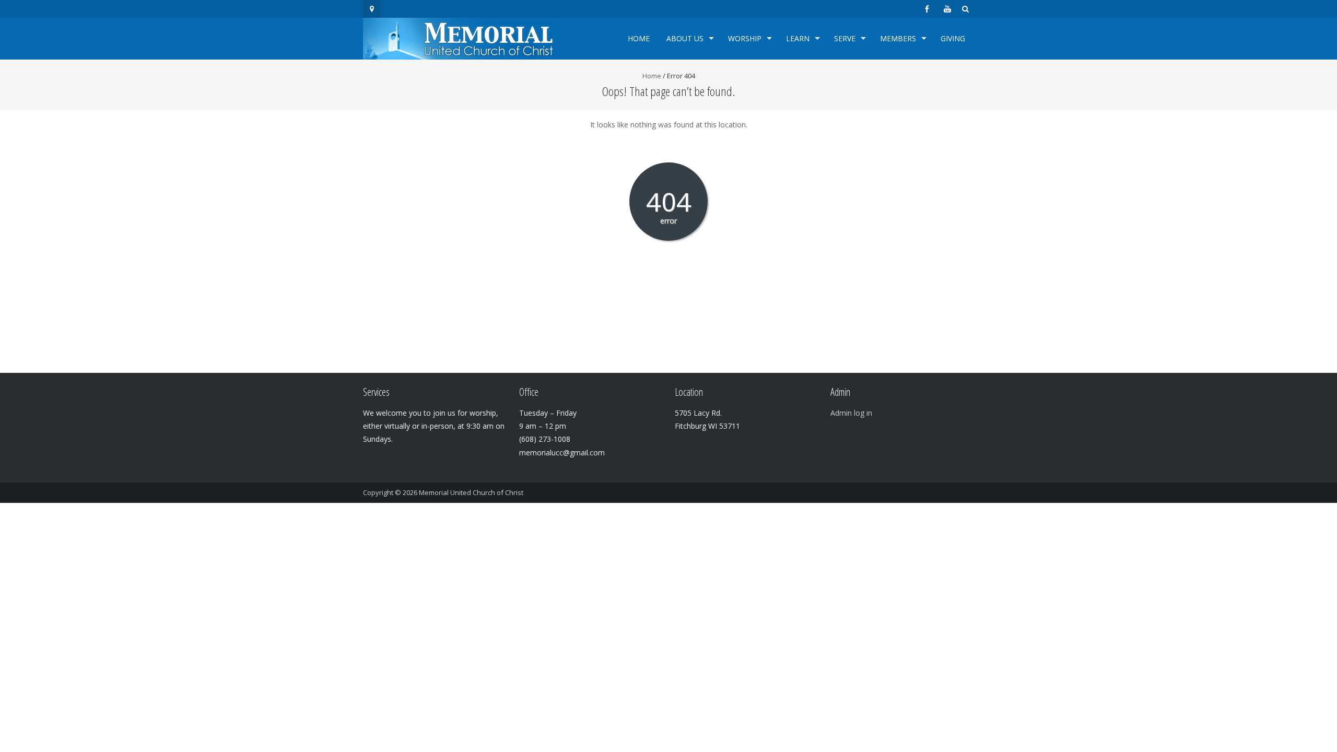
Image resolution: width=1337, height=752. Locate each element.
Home (639, 38)
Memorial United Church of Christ (471, 492)
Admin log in (851, 413)
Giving (953, 38)
